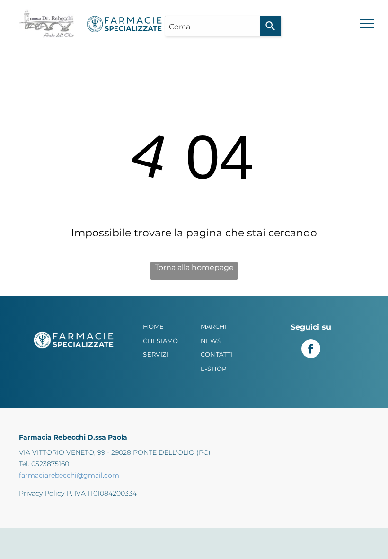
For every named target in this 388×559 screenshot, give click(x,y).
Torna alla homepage (194, 267)
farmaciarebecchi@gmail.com (69, 475)
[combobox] (212, 26)
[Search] (270, 26)
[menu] (367, 23)
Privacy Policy (41, 493)
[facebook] (310, 350)
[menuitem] (168, 327)
